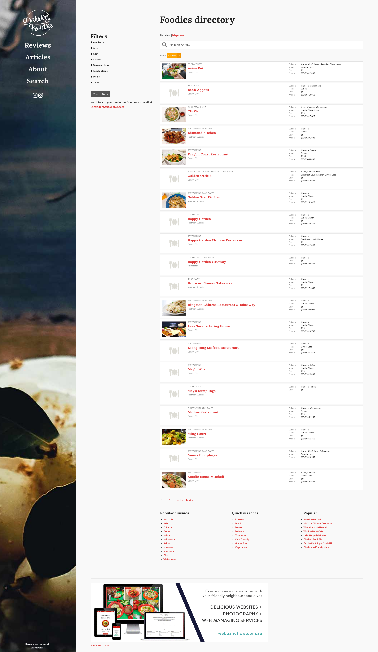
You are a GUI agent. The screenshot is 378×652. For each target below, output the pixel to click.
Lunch (238, 523)
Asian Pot (195, 68)
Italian (166, 543)
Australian (168, 519)
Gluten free (241, 543)
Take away (240, 535)
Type (96, 82)
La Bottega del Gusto (314, 535)
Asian (166, 523)
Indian (166, 535)
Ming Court (197, 434)
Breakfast (240, 519)
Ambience (98, 42)
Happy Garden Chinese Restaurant (216, 240)
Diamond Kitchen (202, 133)
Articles (37, 57)
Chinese (167, 527)
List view (165, 35)
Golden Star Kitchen (204, 197)
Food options (100, 70)
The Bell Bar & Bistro (314, 539)
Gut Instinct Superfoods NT (317, 543)
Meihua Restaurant (203, 412)
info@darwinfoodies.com (107, 106)
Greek (166, 531)
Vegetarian (241, 547)
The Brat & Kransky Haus (316, 547)
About (37, 69)
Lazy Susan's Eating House (209, 326)
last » (189, 500)
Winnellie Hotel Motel (315, 527)
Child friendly (242, 539)
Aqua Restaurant (312, 519)
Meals (96, 76)
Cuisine (97, 59)
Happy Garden (199, 219)
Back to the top (101, 645)
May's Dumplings (202, 391)
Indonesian (169, 539)
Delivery (239, 531)
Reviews (38, 45)
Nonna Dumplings (202, 455)
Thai (165, 555)
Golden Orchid (200, 176)
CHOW (193, 111)
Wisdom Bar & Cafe (313, 531)
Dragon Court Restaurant (208, 154)
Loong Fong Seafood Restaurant (213, 348)
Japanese (168, 547)
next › (179, 500)
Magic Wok (197, 369)
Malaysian (168, 551)
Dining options (101, 65)
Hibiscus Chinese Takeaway (210, 283)
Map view (178, 35)
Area (95, 47)
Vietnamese (169, 559)
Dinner (238, 527)
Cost (95, 53)
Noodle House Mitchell (206, 477)
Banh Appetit (198, 90)
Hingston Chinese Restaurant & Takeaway (221, 305)
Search (38, 81)
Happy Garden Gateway (207, 262)
